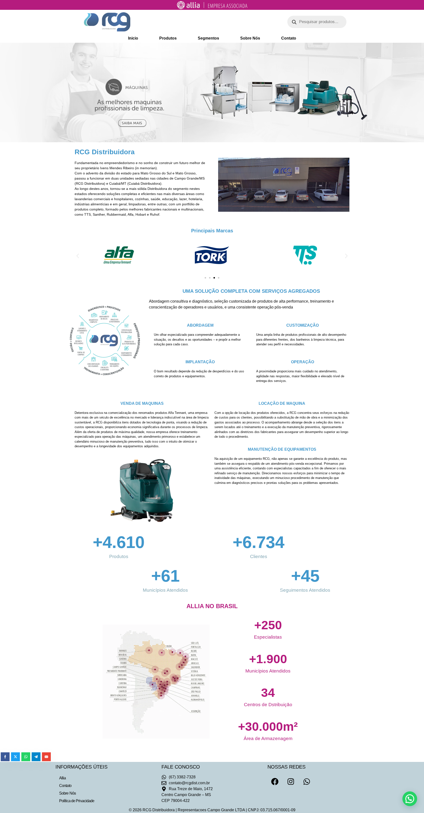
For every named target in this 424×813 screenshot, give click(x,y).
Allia (62, 778)
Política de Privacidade (76, 801)
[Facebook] (274, 781)
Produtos (168, 38)
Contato (288, 38)
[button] (78, 256)
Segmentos (208, 38)
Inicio (133, 38)
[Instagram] (290, 781)
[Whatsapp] (306, 781)
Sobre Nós (250, 38)
